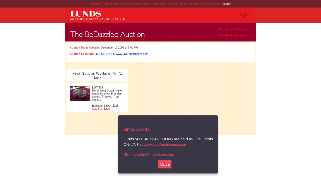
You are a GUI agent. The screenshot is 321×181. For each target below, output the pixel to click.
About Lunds (213, 3)
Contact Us (196, 3)
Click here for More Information (148, 154)
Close (165, 164)
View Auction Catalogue (233, 35)
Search (226, 3)
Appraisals (160, 3)
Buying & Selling (114, 3)
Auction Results (178, 3)
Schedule (95, 3)
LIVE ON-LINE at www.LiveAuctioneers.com (121, 53)
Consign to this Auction (233, 29)
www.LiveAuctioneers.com (165, 144)
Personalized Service (138, 3)
